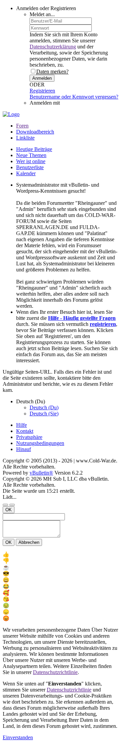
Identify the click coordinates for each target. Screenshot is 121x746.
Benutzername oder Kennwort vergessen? (74, 97)
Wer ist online (30, 161)
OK (8, 509)
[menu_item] (60, 554)
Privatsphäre (29, 437)
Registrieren (42, 91)
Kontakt (24, 431)
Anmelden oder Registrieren (46, 8)
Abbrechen (28, 542)
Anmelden (42, 78)
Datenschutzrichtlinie (55, 672)
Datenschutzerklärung (53, 46)
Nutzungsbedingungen (40, 443)
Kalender (26, 173)
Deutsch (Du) (44, 407)
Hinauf (23, 449)
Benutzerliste (30, 167)
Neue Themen (31, 155)
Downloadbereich (35, 132)
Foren (22, 125)
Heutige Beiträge (34, 149)
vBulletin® (41, 473)
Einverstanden (18, 737)
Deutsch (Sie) (44, 413)
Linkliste (25, 138)
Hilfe (21, 425)
